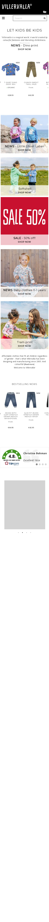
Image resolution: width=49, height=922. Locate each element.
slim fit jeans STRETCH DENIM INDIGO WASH (31, 415)
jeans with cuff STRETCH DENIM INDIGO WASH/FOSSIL (11, 415)
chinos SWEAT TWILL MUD (31, 83)
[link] (24, 457)
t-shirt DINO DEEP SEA (10, 83)
